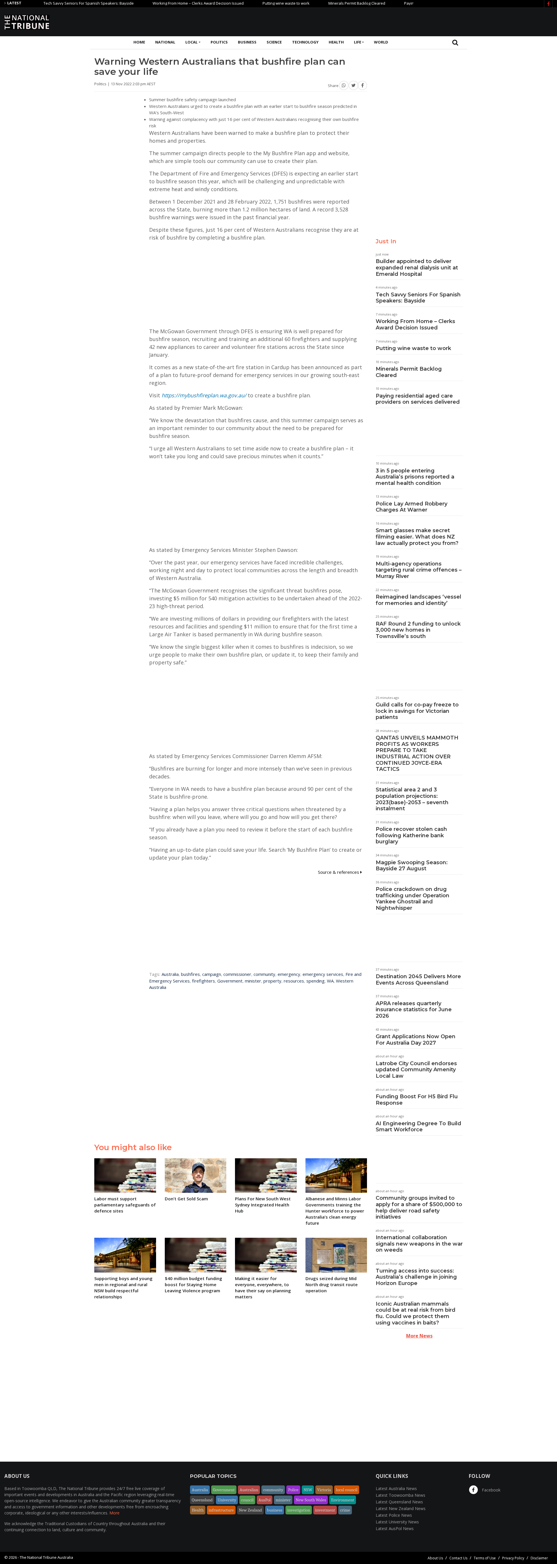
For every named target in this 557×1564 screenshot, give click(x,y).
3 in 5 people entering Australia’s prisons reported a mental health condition (415, 476)
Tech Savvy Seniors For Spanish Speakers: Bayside (56, 3)
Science (274, 42)
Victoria (324, 1489)
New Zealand (250, 1510)
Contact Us (458, 1558)
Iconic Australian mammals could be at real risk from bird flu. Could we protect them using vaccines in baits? (415, 1313)
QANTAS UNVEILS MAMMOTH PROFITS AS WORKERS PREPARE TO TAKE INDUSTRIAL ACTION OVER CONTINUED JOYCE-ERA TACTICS (417, 753)
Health (336, 42)
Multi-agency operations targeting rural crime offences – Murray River (419, 570)
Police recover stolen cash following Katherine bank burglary (411, 835)
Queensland (202, 1500)
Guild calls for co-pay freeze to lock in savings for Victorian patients (417, 711)
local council (346, 1489)
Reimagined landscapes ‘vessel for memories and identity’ (418, 600)
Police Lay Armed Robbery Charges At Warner (411, 507)
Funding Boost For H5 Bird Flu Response (417, 1099)
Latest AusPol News (395, 1528)
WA (330, 981)
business (274, 1510)
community (264, 974)
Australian (249, 1489)
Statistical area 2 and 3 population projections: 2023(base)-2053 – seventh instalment (412, 799)
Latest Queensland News (399, 1502)
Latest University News (397, 1522)
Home (139, 42)
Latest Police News (394, 1515)
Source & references (339, 872)
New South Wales (311, 1500)
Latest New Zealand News (401, 1508)
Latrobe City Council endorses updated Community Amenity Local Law (416, 1069)
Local (191, 42)
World (381, 42)
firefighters (203, 981)
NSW (307, 1489)
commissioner (237, 974)
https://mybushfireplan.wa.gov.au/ (204, 395)
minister (253, 981)
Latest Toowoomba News (400, 1495)
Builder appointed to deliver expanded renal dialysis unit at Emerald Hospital (417, 267)
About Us (435, 1558)
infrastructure (221, 1510)
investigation (298, 1510)
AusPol (264, 1500)
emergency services (323, 974)
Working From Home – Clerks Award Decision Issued (165, 3)
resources (294, 981)
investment (325, 1510)
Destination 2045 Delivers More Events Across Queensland (418, 979)
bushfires (190, 974)
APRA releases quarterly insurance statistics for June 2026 (414, 1009)
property (272, 981)
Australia (170, 974)
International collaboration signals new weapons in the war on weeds (419, 1243)
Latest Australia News (396, 1488)
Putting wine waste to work (253, 3)
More (114, 1513)
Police (293, 1489)
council (247, 1500)
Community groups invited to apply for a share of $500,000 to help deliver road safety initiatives (419, 1207)
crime (345, 1510)
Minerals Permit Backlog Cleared (324, 3)
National (165, 42)
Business (247, 42)
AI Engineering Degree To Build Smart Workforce (418, 1126)
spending (315, 981)
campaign (211, 974)
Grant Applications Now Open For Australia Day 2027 (415, 1039)
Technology (305, 42)
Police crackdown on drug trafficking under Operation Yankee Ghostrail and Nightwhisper (412, 898)
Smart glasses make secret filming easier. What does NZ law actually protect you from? (417, 536)
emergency (289, 974)
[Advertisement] (447, 21)
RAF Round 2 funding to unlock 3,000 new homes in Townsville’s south (418, 630)
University (227, 1500)
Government (230, 981)
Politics (219, 42)
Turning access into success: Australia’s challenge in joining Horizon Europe (416, 1277)
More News (419, 1336)
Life (357, 42)
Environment (342, 1500)
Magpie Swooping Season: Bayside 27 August (412, 865)
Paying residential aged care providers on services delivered (418, 399)
